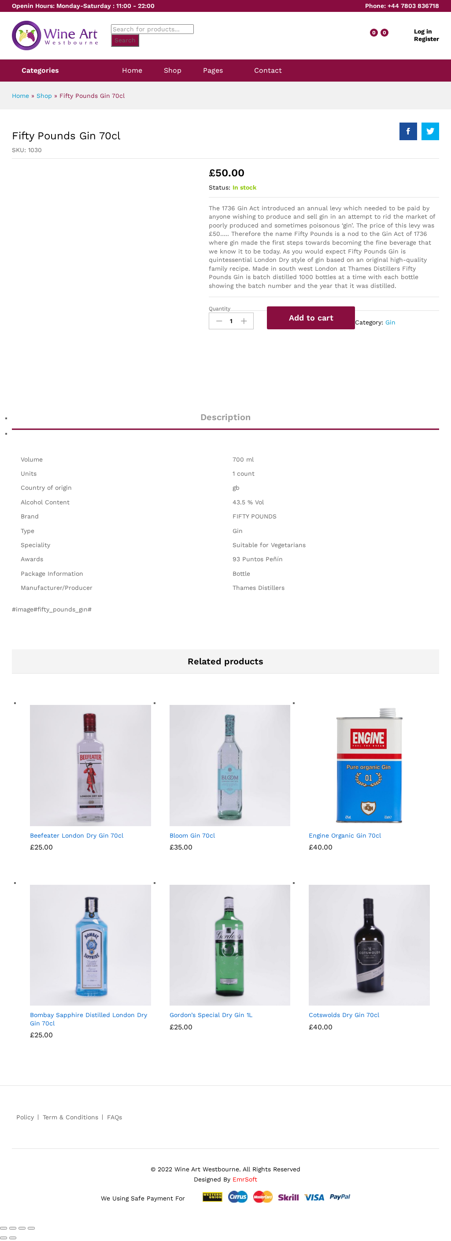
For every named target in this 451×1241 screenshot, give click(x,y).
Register (426, 38)
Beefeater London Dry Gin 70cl (76, 835)
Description (225, 417)
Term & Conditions (70, 1117)
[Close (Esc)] (3, 1228)
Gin (390, 322)
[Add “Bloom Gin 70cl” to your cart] (215, 820)
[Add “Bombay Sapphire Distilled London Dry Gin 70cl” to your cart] (76, 1000)
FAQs (114, 1117)
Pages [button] (213, 70)
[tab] (225, 421)
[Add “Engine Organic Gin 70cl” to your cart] (355, 820)
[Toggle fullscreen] (22, 1228)
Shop (172, 70)
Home (132, 70)
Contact (268, 70)
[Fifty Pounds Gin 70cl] (408, 131)
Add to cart (311, 317)
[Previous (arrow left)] (3, 1238)
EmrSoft (245, 1179)
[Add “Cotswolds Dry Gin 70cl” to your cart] (355, 1000)
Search (125, 40)
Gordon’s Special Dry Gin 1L (211, 1014)
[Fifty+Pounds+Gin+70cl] (430, 131)
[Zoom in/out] (31, 1228)
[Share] (12, 1228)
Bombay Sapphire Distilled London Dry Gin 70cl (88, 1018)
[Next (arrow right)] (12, 1238)
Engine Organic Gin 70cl (345, 835)
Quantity (219, 308)
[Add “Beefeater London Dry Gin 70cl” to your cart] (76, 820)
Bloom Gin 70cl (192, 835)
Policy (25, 1117)
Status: (219, 187)
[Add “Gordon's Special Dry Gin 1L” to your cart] (215, 1000)
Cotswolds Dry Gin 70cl (344, 1014)
